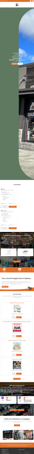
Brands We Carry (4, 203)
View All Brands (17, 261)
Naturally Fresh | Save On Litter (17, 302)
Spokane (29, 387)
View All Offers (16, 378)
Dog (10, 194)
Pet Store (4, 199)
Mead (32, 387)
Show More (30, 402)
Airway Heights (4, 388)
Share (18, 317)
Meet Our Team (5, 286)
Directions (4, 206)
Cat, (9, 194)
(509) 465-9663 (17, 58)
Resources (19, 271)
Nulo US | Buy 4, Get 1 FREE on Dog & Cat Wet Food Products (17, 321)
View (14, 317)
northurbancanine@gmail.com (6, 453)
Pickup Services (5, 198)
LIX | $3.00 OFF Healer (17, 359)
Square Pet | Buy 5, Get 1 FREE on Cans (17, 340)
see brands (14, 63)
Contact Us (13, 206)
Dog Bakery (4, 196)
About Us (20, 63)
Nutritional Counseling (6, 197)
